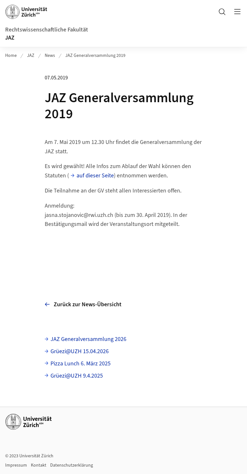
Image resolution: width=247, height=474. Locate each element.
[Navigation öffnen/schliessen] (237, 11)
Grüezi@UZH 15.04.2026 (79, 351)
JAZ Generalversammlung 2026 (88, 339)
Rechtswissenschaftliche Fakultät (46, 30)
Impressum (16, 465)
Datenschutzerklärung (71, 465)
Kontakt (38, 465)
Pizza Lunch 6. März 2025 (80, 364)
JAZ (9, 38)
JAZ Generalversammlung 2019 (95, 55)
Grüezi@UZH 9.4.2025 (76, 376)
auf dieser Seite (95, 176)
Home (11, 55)
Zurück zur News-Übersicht (88, 304)
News (50, 55)
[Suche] (222, 11)
